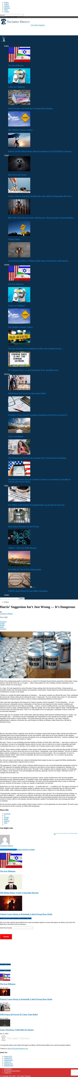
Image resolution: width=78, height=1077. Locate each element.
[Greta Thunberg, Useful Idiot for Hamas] (5, 1026)
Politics (6, 2)
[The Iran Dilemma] (19, 61)
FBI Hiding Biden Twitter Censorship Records (19, 893)
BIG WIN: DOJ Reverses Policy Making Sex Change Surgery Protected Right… (41, 218)
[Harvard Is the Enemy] (19, 171)
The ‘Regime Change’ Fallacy (20, 130)
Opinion (6, 6)
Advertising (8, 1069)
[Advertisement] (24, 31)
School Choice (14, 239)
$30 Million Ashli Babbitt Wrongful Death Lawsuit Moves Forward (36, 505)
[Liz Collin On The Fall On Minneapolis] (19, 565)
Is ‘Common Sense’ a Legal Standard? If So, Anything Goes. (33, 370)
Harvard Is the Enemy (17, 175)
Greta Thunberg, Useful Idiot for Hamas (17, 1030)
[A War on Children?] (19, 83)
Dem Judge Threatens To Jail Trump (23, 526)
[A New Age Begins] (19, 432)
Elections (7, 8)
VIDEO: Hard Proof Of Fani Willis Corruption (28, 591)
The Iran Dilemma (16, 65)
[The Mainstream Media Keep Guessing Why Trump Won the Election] (19, 454)
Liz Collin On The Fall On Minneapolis (24, 569)
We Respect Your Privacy (12, 1071)
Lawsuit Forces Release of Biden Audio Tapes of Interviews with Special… (38, 261)
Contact (6, 11)
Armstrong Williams (6, 614)
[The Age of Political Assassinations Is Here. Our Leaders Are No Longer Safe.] (19, 344)
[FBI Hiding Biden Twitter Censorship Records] (11, 889)
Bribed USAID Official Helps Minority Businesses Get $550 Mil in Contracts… (40, 151)
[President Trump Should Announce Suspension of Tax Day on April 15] (19, 411)
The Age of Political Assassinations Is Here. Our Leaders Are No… (35, 348)
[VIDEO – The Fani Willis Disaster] (19, 544)
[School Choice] (19, 235)
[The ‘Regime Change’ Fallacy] (19, 126)
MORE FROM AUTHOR (26, 849)
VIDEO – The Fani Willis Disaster (22, 548)
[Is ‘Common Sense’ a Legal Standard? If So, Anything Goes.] (19, 366)
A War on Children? (16, 87)
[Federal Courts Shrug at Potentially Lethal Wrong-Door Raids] (11, 910)
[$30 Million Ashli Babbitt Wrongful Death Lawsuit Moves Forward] (19, 501)
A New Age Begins (15, 436)
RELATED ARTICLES (8, 849)
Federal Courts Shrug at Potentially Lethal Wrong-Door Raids (26, 914)
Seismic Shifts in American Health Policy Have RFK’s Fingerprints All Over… (40, 196)
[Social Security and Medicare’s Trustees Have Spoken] (19, 104)
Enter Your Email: (5, 928)
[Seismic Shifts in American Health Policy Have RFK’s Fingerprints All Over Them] (19, 192)
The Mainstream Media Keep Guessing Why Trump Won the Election (37, 458)
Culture (6, 4)
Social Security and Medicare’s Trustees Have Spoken (30, 108)
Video (6, 10)
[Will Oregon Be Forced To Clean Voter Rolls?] (19, 389)
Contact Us (7, 1072)
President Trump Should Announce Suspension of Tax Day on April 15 (37, 415)
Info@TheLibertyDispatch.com (18, 1048)
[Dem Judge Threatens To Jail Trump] (19, 522)
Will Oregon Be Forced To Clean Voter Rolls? (27, 393)
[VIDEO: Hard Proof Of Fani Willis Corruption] (21, 587)
